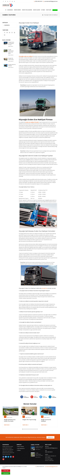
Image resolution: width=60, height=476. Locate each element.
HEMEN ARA (50, 437)
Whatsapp (6, 473)
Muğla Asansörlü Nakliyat (27, 420)
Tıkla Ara (6, 470)
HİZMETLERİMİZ (17, 9)
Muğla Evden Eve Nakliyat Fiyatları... (46, 420)
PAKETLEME (48, 9)
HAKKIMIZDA (10, 9)
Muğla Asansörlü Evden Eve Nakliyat (13, 466)
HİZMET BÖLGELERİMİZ (27, 9)
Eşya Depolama (21, 448)
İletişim (19, 450)
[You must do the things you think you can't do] (33, 448)
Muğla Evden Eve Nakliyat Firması (11, 43)
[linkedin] (50, 396)
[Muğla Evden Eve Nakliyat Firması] (6, 43)
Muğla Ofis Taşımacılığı (11, 419)
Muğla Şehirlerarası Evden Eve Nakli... (39, 454)
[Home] (42, 15)
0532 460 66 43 (38, 1)
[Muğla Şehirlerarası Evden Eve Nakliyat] (6, 50)
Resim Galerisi (20, 446)
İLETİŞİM (43, 9)
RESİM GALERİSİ (36, 9)
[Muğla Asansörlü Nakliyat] (6, 65)
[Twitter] (40, 396)
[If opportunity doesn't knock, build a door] (11, 411)
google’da (44, 288)
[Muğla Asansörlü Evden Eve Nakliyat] (7, 5)
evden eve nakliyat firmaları (32, 122)
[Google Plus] (31, 396)
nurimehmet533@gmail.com (51, 1)
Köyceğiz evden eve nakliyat (26, 56)
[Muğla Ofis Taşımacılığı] (6, 59)
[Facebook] (21, 396)
